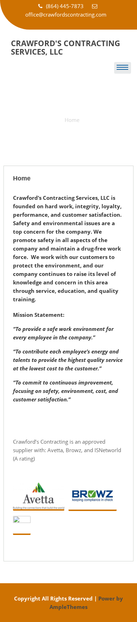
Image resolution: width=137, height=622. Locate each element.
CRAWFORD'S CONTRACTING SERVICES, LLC (65, 47)
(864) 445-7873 (65, 6)
